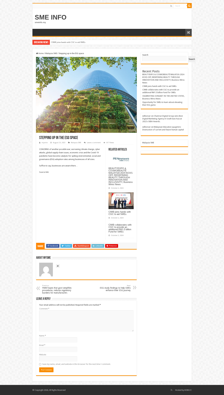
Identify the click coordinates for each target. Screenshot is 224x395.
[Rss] (171, 6)
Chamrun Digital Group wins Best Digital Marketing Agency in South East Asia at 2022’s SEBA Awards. (162, 119)
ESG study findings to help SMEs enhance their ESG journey (115, 288)
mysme (45, 143)
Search (145, 55)
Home (41, 53)
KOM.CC (188, 390)
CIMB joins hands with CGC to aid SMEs (68, 42)
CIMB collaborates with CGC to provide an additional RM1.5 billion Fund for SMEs (120, 228)
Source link (44, 172)
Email (42, 345)
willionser (146, 116)
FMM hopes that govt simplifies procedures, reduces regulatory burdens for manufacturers (56, 289)
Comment (44, 309)
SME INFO (50, 17)
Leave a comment (94, 143)
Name (42, 336)
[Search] (189, 6)
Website (42, 354)
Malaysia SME (51, 53)
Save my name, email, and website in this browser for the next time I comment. (76, 364)
